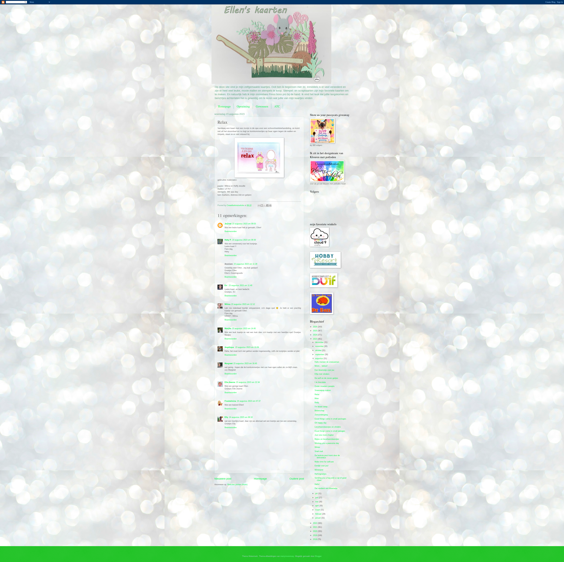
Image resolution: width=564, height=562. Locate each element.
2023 (315, 339)
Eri (226, 285)
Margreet (229, 363)
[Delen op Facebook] (267, 205)
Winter (317, 447)
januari (318, 518)
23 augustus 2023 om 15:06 (247, 347)
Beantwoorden (231, 231)
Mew (317, 398)
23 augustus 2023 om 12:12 (243, 304)
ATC (277, 106)
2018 (315, 539)
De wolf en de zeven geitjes (326, 378)
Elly (226, 417)
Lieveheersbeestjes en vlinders (328, 427)
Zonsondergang (321, 415)
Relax (317, 394)
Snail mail (319, 451)
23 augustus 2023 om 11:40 (240, 285)
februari (318, 514)
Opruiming (243, 106)
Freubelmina (230, 401)
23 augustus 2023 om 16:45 (245, 363)
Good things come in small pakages (330, 431)
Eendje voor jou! (321, 466)
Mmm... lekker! (321, 366)
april (317, 506)
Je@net (228, 224)
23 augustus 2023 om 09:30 (244, 240)
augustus (319, 358)
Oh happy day (321, 423)
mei (317, 502)
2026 (315, 327)
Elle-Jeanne (230, 382)
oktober (318, 350)
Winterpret (319, 470)
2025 (315, 331)
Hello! (317, 484)
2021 (315, 527)
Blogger (318, 556)
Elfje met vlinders (322, 374)
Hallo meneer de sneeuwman (327, 362)
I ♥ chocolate (320, 382)
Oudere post (296, 478)
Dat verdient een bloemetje (326, 488)
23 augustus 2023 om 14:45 (244, 328)
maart (318, 510)
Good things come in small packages (330, 419)
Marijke (228, 328)
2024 (315, 335)
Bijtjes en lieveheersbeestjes (327, 439)
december (319, 342)
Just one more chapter (324, 435)
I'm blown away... (322, 407)
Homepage (224, 106)
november (319, 346)
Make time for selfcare (324, 462)
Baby (317, 402)
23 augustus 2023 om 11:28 (245, 264)
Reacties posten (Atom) (237, 484)
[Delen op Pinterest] (270, 205)
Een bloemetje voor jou (324, 370)
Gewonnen (262, 106)
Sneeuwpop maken (323, 390)
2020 (315, 531)
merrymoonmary (287, 556)
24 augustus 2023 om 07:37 (249, 401)
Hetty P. (228, 240)
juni (317, 497)
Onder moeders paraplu (324, 386)
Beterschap (319, 410)
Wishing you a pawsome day (327, 443)
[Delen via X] (264, 205)
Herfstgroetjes (321, 474)
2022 (315, 523)
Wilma (227, 304)
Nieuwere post (222, 478)
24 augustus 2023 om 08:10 (241, 417)
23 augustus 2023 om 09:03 (244, 224)
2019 (315, 535)
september (320, 354)
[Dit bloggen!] (261, 205)
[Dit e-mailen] (259, 205)
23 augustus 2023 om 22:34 (248, 382)
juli (316, 493)
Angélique (229, 347)
